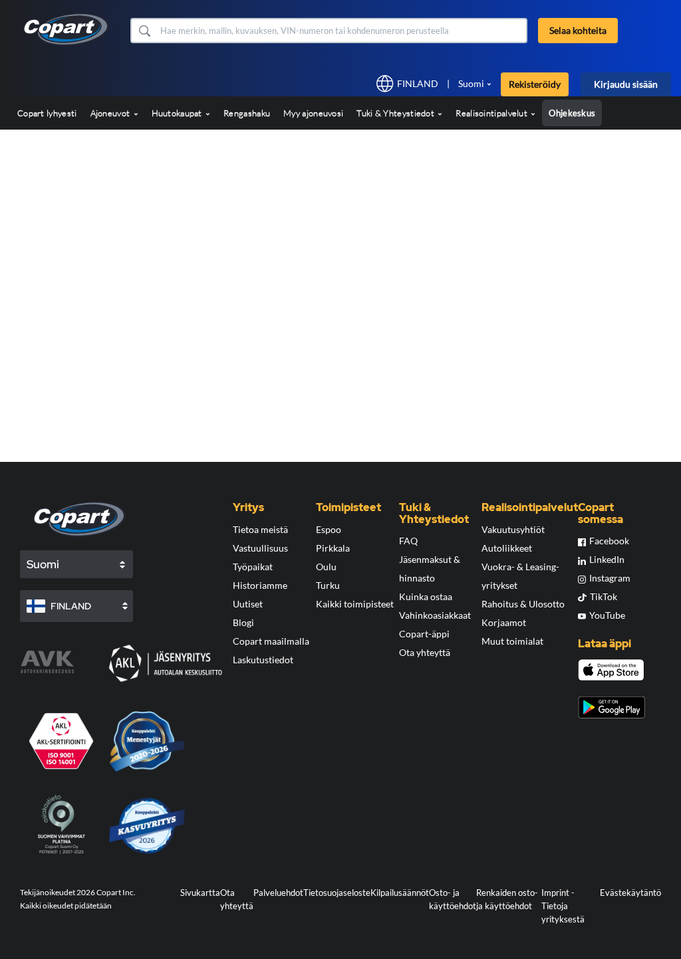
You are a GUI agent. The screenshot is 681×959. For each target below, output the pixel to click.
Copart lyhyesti (47, 113)
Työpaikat (253, 566)
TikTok (603, 596)
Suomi (471, 83)
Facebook (609, 540)
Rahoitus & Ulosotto (523, 603)
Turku (328, 585)
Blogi (243, 622)
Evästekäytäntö (630, 892)
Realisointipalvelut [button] (492, 113)
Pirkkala (333, 548)
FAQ (408, 540)
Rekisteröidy (535, 84)
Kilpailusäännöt (399, 892)
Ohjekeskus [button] (572, 113)
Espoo (328, 529)
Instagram (609, 578)
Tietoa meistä (260, 529)
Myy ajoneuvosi (313, 113)
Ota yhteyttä (424, 652)
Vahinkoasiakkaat (435, 615)
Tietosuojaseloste (336, 892)
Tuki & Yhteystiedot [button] (396, 113)
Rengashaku (246, 113)
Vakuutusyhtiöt (513, 529)
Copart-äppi (424, 633)
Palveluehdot (278, 892)
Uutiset (248, 603)
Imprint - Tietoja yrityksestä (563, 905)
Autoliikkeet (506, 548)
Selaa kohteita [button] (578, 30)
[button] (144, 30)
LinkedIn (606, 559)
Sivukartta (200, 892)
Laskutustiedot (263, 659)
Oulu (326, 566)
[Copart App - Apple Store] (611, 670)
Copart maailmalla (271, 641)
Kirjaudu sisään (626, 84)
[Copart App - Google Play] (611, 707)
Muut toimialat (512, 641)
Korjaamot (503, 622)
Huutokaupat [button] (178, 113)
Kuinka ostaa (425, 596)
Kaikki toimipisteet (355, 603)
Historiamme (260, 585)
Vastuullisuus (260, 548)
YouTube (607, 615)
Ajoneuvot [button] (111, 113)
